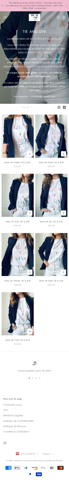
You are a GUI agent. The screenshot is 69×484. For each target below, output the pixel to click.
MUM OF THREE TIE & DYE (17, 162)
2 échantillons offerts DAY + (20, 4)
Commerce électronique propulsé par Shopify (43, 460)
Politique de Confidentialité (18, 421)
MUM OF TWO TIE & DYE (17, 340)
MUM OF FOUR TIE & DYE (51, 162)
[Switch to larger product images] (58, 107)
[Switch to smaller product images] (64, 107)
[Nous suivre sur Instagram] (4, 443)
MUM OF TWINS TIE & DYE (17, 280)
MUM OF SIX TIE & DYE (51, 221)
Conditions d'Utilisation (16, 431)
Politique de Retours (14, 426)
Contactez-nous (12, 404)
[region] (34, 366)
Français (46, 453)
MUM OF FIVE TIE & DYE (18, 221)
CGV (5, 410)
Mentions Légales (13, 415)
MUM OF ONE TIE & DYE (51, 280)
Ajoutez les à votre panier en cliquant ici (43, 7)
